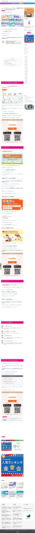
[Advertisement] (12, 50)
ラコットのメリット (7, 61)
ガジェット (26, 46)
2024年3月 (26, 81)
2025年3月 (26, 64)
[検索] (33, 1)
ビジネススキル (3, 10)
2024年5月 (26, 78)
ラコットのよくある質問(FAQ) (8, 63)
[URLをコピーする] (21, 440)
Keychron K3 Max (21, 3)
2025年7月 (26, 61)
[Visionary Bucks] (4, 1)
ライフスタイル (27, 52)
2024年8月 (26, 74)
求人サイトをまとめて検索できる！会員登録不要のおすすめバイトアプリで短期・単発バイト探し (14, 418)
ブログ (26, 49)
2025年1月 (26, 67)
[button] (3, 440)
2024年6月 (26, 77)
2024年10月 (26, 71)
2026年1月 (26, 58)
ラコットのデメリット (7, 62)
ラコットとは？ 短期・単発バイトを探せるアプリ (11, 60)
